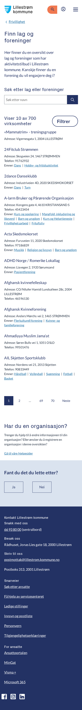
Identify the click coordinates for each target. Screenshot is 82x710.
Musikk (19, 250)
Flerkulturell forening (28, 320)
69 (41, 400)
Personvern (13, 626)
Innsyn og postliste (18, 616)
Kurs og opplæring (26, 214)
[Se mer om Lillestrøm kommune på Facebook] (4, 696)
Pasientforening (24, 272)
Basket (8, 378)
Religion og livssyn (39, 250)
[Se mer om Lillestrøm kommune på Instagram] (13, 696)
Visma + (10, 672)
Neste (66, 400)
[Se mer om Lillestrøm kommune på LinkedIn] (22, 696)
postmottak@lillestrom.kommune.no (32, 559)
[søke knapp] (52, 9)
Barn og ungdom (29, 218)
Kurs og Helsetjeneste (57, 218)
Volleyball (36, 374)
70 (52, 400)
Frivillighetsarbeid (16, 223)
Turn (27, 187)
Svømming (53, 374)
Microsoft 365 (15, 682)
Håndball (20, 374)
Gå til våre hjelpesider (18, 453)
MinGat (10, 662)
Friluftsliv (38, 223)
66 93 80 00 (12, 529)
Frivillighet (17, 22)
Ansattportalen (15, 653)
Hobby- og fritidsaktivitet (41, 165)
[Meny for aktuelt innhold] (75, 9)
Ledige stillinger (16, 606)
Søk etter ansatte (17, 586)
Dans (17, 165)
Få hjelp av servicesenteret (24, 596)
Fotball (68, 374)
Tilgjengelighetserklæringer (25, 635)
